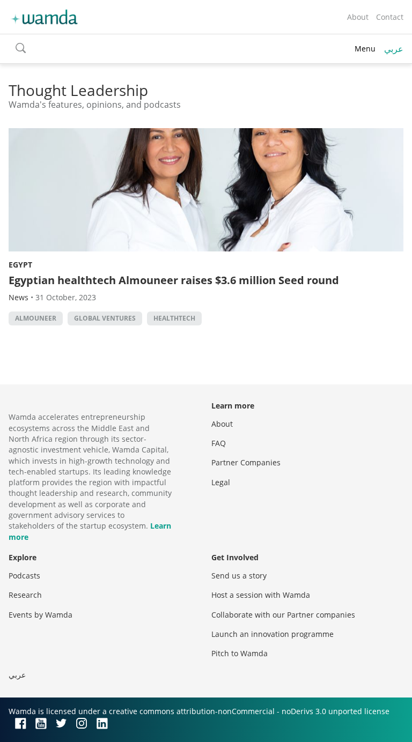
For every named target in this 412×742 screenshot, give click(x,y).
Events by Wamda (40, 615)
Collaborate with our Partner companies (283, 615)
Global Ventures (105, 318)
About (358, 17)
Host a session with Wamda (260, 595)
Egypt (20, 264)
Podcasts (24, 575)
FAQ (218, 443)
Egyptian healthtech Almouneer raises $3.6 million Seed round (174, 280)
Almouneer (35, 318)
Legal (220, 482)
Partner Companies (246, 462)
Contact (389, 17)
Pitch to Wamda (239, 653)
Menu (365, 48)
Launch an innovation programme (272, 634)
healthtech (174, 318)
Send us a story (239, 575)
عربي (393, 48)
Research (25, 595)
